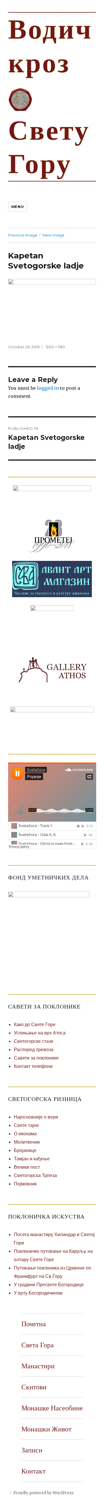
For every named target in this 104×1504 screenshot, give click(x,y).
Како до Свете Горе (34, 1024)
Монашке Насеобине (52, 1408)
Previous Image (22, 235)
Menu (17, 206)
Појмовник (25, 1183)
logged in (48, 388)
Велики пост (27, 1167)
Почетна (33, 1324)
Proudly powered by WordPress (43, 1492)
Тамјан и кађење (32, 1158)
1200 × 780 (55, 347)
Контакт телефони (33, 1066)
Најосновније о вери (36, 1117)
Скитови (34, 1387)
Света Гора (37, 1345)
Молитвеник (27, 1142)
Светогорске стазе (33, 1041)
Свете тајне (26, 1125)
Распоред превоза (33, 1049)
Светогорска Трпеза (35, 1175)
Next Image (53, 235)
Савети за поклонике (36, 1057)
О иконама (25, 1133)
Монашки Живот (46, 1429)
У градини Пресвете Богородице (49, 1284)
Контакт (33, 1471)
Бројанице (25, 1150)
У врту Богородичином (38, 1293)
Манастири (38, 1366)
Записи (31, 1450)
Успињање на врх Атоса (40, 1032)
